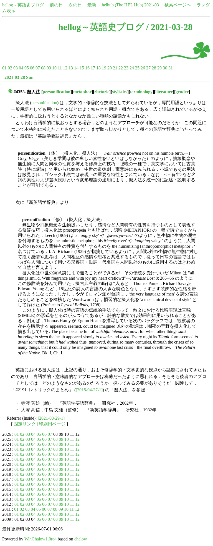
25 (137, 68)
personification (56, 91)
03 (15, 68)
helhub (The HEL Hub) (122, 4)
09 (49, 68)
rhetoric (101, 91)
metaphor (82, 91)
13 (71, 68)
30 (165, 68)
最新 (91, 4)
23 (126, 68)
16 (87, 68)
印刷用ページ (52, 424)
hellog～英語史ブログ (23, 4)
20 (109, 68)
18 (98, 68)
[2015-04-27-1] (89, 389)
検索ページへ (177, 4)
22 (120, 68)
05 (26, 68)
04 (21, 68)
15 (82, 68)
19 (104, 68)
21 (115, 68)
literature (164, 91)
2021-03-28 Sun (19, 77)
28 (154, 68)
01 (4, 68)
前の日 (56, 4)
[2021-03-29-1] (51, 418)
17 (93, 68)
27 (148, 68)
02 (10, 68)
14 (76, 68)
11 (60, 68)
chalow (80, 539)
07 (38, 68)
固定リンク (25, 424)
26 (143, 68)
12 (65, 68)
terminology (141, 91)
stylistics (119, 91)
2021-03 (151, 4)
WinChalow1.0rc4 (40, 539)
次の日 (75, 4)
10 (54, 68)
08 (43, 68)
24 (132, 68)
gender (182, 91)
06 (32, 68)
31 (170, 68)
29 (159, 68)
